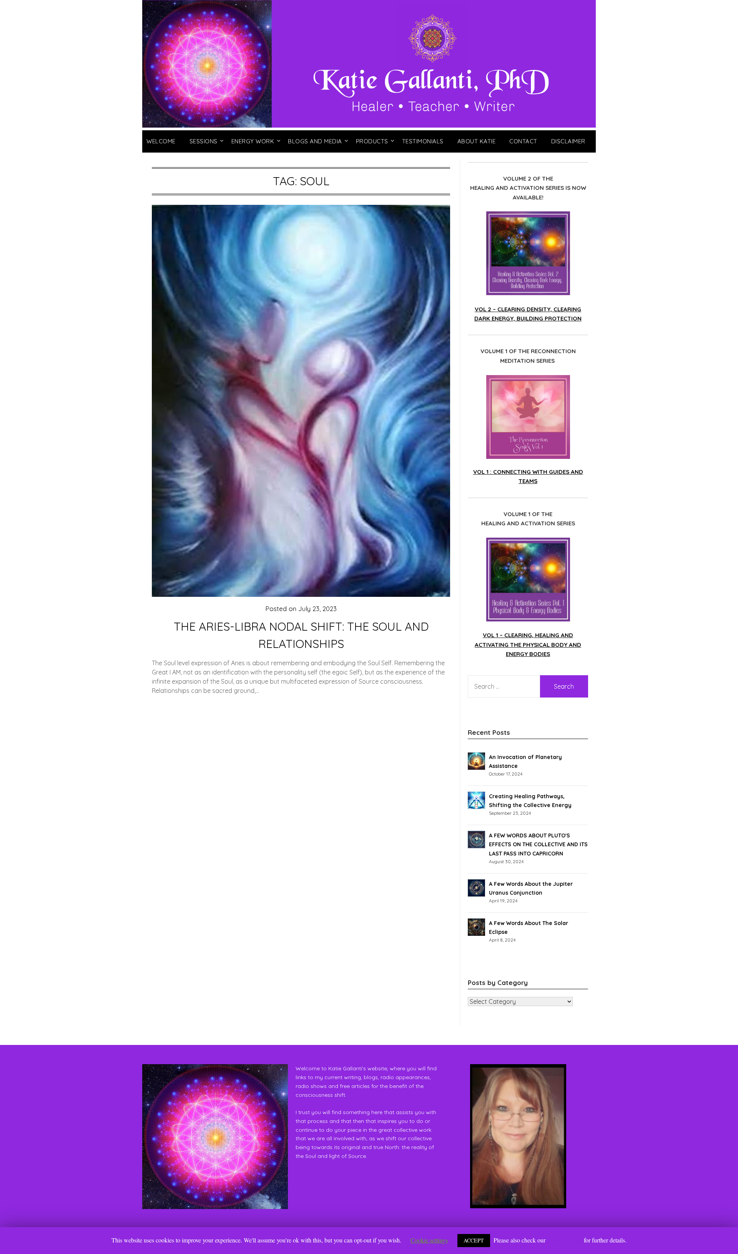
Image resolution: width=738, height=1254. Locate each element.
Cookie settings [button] (429, 1240)
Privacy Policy (564, 1240)
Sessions (203, 141)
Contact (523, 141)
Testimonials (423, 141)
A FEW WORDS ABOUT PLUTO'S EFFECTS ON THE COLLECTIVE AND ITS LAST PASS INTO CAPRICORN (538, 844)
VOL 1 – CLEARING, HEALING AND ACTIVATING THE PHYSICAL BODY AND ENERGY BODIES (528, 644)
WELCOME (161, 141)
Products (372, 141)
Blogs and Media (315, 141)
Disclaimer (568, 141)
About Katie (476, 141)
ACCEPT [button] (474, 1240)
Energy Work (252, 141)
